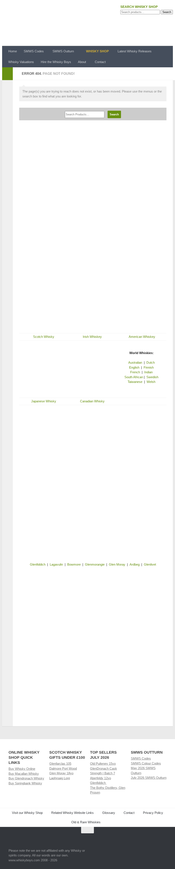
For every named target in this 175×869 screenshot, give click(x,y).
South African (133, 377)
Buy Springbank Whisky (25, 783)
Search (166, 12)
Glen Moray (117, 564)
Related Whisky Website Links (72, 813)
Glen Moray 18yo (61, 773)
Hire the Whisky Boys (56, 62)
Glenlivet (150, 564)
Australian (135, 362)
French (135, 372)
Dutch (150, 362)
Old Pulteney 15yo (103, 763)
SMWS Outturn (63, 51)
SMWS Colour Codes (146, 763)
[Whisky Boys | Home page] (87, 23)
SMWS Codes (34, 51)
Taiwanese (135, 382)
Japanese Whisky (43, 401)
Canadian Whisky (92, 401)
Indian (148, 372)
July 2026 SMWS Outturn (148, 777)
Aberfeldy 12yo (100, 778)
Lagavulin (56, 564)
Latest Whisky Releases (135, 51)
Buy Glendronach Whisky (26, 778)
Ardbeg (135, 564)
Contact (100, 62)
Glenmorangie (95, 564)
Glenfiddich (37, 564)
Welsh (151, 382)
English (134, 367)
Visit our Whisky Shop (27, 813)
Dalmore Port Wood (63, 768)
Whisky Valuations (21, 62)
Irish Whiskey (92, 336)
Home (12, 51)
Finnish (149, 367)
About (82, 62)
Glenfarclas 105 (60, 763)
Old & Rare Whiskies (86, 822)
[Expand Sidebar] (7, 73)
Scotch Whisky (43, 336)
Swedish (152, 377)
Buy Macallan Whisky (24, 773)
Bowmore (74, 564)
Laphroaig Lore (59, 778)
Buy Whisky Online (22, 768)
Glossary (108, 813)
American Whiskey (142, 336)
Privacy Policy (153, 813)
